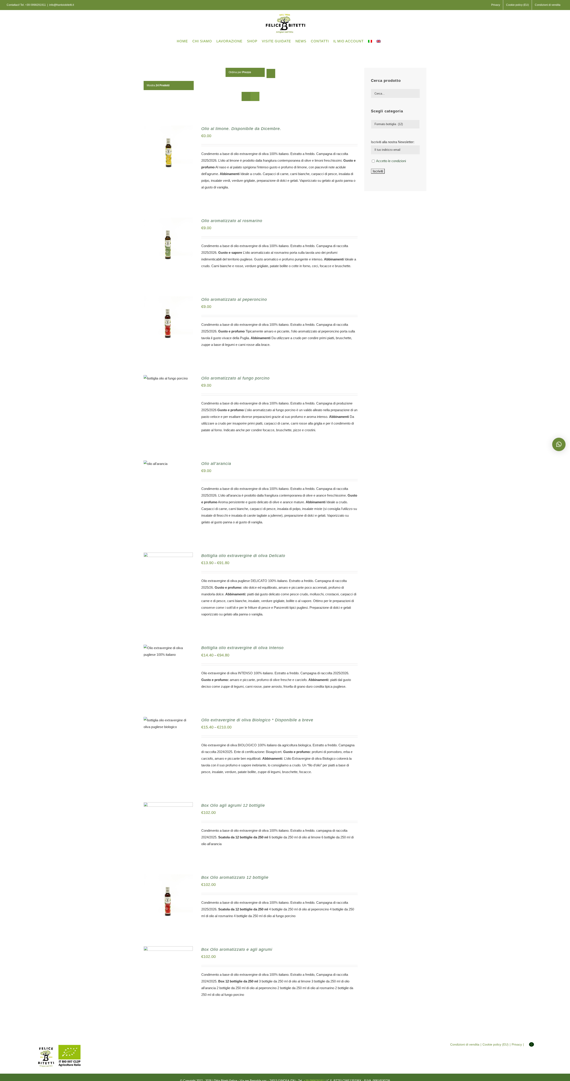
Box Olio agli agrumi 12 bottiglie (233, 805)
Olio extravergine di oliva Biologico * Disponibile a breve (257, 720)
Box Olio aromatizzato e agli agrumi (236, 949)
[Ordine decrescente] (271, 73)
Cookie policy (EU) (495, 1044)
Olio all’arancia (216, 463)
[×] (559, 444)
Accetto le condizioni (391, 161)
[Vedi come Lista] (254, 96)
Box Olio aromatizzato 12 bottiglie (235, 877)
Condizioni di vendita (464, 1044)
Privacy (517, 1044)
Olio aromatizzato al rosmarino (231, 221)
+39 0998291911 (35, 4)
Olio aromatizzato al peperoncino (234, 299)
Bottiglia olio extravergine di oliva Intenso (242, 648)
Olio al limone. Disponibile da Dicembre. (241, 128)
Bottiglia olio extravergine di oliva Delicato (243, 555)
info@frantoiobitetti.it (61, 4)
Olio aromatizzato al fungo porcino (235, 378)
